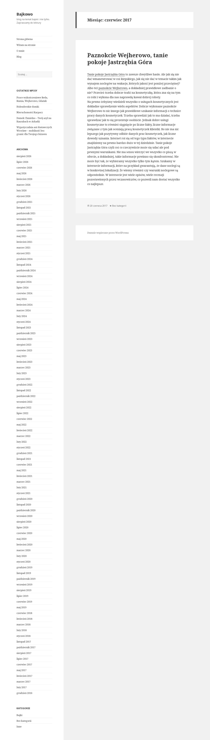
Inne (19, 726)
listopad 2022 (24, 390)
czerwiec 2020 (24, 533)
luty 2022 (22, 441)
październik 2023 (26, 333)
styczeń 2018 (23, 635)
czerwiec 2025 (24, 230)
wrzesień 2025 (24, 219)
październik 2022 (26, 396)
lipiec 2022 (22, 413)
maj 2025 (21, 236)
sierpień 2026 (24, 156)
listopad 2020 (24, 504)
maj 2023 (21, 356)
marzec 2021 (23, 481)
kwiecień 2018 (24, 618)
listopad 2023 (24, 327)
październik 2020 (26, 510)
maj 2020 (21, 538)
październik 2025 (26, 213)
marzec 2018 (23, 624)
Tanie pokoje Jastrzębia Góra (106, 74)
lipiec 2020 (22, 527)
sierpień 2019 (24, 590)
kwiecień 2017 (24, 675)
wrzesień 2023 (24, 339)
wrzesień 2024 (24, 276)
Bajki (19, 715)
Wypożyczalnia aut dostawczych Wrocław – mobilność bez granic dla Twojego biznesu (34, 131)
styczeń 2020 (23, 561)
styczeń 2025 (23, 253)
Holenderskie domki (28, 106)
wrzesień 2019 (24, 584)
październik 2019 (26, 578)
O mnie (20, 50)
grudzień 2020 (24, 498)
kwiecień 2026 (24, 179)
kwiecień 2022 (24, 430)
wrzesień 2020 (24, 516)
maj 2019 (21, 607)
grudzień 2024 (24, 259)
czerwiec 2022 (24, 418)
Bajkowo (25, 14)
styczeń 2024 (23, 321)
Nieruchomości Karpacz (30, 112)
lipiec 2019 (22, 596)
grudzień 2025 (24, 201)
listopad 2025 (24, 207)
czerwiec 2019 (24, 601)
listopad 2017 (24, 641)
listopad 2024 (24, 264)
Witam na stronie (26, 45)
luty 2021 (22, 487)
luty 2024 (22, 316)
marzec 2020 (23, 550)
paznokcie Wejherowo (113, 88)
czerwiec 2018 (24, 613)
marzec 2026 (23, 184)
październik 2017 (26, 647)
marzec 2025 (23, 247)
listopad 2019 (24, 573)
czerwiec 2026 (24, 167)
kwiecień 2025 (24, 241)
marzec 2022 (23, 436)
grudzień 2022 (24, 384)
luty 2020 (22, 556)
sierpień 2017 (24, 653)
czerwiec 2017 (24, 664)
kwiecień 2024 (24, 304)
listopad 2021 (24, 458)
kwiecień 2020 (24, 544)
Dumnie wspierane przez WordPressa (108, 232)
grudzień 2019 (24, 567)
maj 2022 (21, 424)
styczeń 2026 (23, 196)
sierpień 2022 (24, 407)
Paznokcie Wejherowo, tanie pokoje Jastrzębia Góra (127, 58)
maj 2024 (21, 299)
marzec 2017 (23, 681)
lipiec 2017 (22, 658)
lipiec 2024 (22, 287)
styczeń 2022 (23, 447)
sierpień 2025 (24, 224)
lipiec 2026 (22, 161)
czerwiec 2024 (24, 293)
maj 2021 (21, 470)
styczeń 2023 (23, 378)
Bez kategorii (24, 720)
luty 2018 (22, 630)
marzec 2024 (23, 310)
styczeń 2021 (23, 493)
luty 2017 (22, 687)
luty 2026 (22, 190)
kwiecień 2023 (24, 361)
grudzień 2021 (24, 453)
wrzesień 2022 (24, 401)
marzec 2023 (23, 367)
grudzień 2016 (24, 693)
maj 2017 (21, 670)
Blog (19, 56)
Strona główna (25, 39)
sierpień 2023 (24, 344)
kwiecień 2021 (24, 476)
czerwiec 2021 (24, 464)
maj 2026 (21, 173)
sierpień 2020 (24, 521)
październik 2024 (26, 270)
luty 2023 (22, 373)
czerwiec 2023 (24, 350)
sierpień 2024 (24, 281)
